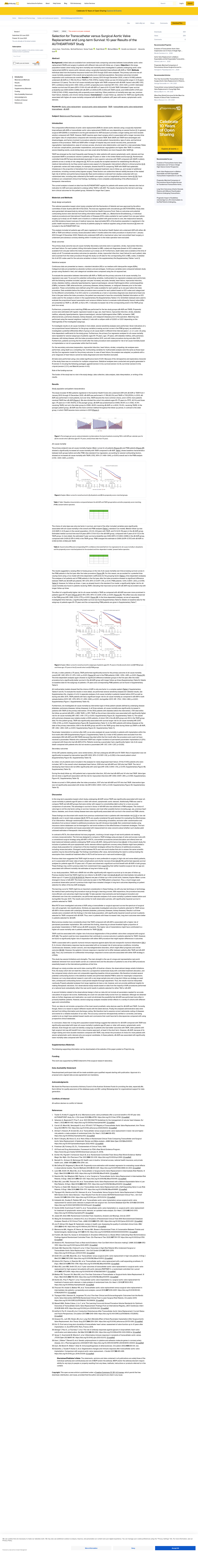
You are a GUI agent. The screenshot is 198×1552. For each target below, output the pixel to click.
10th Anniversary (75, 3)
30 (81, 877)
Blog (65, 3)
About (48, 3)
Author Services (89, 3)
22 (77, 852)
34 (101, 929)
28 (76, 877)
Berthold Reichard (76, 49)
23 (124, 854)
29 (79, 877)
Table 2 (105, 529)
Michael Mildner (113, 49)
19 (89, 830)
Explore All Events (114, 11)
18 (116, 823)
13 (53, 818)
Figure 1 (77, 400)
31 (83, 877)
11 (134, 816)
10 (115, 804)
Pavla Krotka (65, 49)
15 (57, 818)
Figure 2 (117, 448)
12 (136, 816)
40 (53, 953)
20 (123, 842)
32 (87, 894)
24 (117, 861)
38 (60, 950)
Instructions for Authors (34, 3)
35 (57, 936)
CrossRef (125, 1117)
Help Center (57, 3)
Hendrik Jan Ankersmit (128, 49)
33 (98, 929)
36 (143, 943)
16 (82, 818)
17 (84, 818)
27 (119, 875)
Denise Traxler (88, 49)
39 (63, 950)
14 (55, 818)
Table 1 (118, 451)
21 (125, 842)
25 (119, 861)
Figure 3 (76, 595)
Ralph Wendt (100, 49)
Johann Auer (56, 49)
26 (117, 875)
